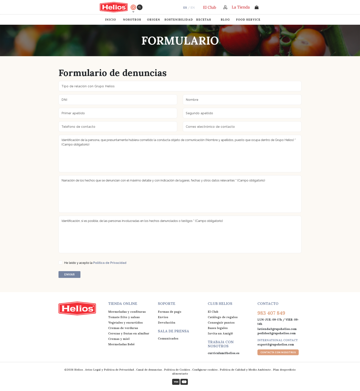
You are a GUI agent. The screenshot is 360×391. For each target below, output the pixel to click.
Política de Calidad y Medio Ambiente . (246, 369)
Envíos (163, 317)
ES (185, 7)
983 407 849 (271, 313)
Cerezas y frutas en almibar (128, 333)
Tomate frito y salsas (124, 317)
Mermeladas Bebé (121, 344)
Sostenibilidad (178, 19)
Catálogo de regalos (223, 317)
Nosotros (132, 19)
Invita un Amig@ (220, 333)
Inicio (110, 19)
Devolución (166, 322)
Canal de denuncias (149, 369)
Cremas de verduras (123, 328)
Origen (153, 19)
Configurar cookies (205, 369)
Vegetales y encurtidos (125, 322)
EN (192, 7)
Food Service (248, 19)
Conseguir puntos (221, 322)
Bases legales (218, 328)
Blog (225, 19)
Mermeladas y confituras (127, 311)
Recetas (203, 19)
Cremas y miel (119, 339)
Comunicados (168, 338)
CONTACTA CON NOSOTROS (278, 352)
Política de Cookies (177, 369)
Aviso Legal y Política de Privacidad (109, 369)
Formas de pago (169, 311)
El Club (213, 311)
